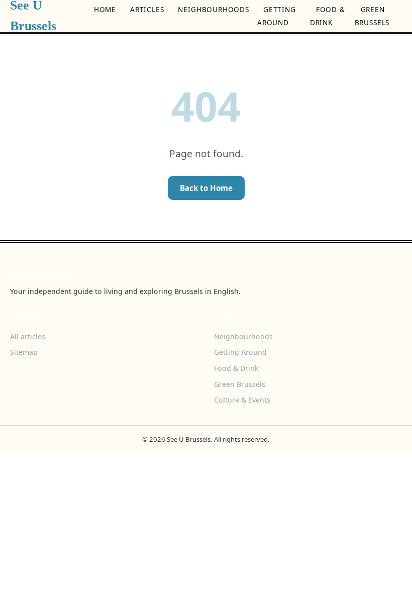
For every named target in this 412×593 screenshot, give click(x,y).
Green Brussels (372, 16)
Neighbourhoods (213, 9)
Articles (147, 9)
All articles (27, 336)
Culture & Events (242, 400)
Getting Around (276, 16)
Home (105, 9)
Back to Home (206, 188)
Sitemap (24, 352)
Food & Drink (327, 16)
